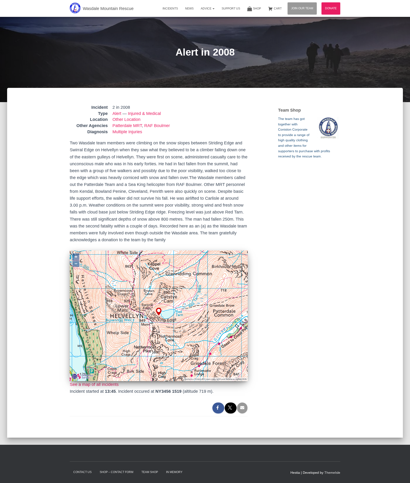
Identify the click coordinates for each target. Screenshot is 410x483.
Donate (331, 8)
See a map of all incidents (94, 384)
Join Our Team (302, 8)
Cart (278, 8)
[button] (213, 8)
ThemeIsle (332, 472)
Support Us (231, 8)
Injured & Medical (144, 113)
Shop (257, 8)
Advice (206, 8)
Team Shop (149, 472)
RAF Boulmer (157, 125)
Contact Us (82, 472)
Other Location (126, 119)
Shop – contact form (116, 472)
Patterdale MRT (127, 125)
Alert (116, 113)
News (189, 8)
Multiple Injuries (127, 131)
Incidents (170, 8)
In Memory (174, 472)
